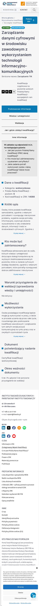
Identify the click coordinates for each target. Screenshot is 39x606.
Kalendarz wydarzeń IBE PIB (12, 494)
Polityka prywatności (9, 522)
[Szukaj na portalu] (34, 9)
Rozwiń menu (8, 10)
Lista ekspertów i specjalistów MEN (15, 475)
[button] (37, 568)
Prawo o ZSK (6, 457)
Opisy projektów (8, 501)
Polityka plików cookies (14, 603)
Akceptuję (20, 587)
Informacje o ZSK (8, 444)
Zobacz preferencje (21, 598)
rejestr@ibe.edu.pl (14, 414)
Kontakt (24, 10)
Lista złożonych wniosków (11, 481)
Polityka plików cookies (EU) (12, 531)
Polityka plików (10, 525)
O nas (4, 512)
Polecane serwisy (8, 497)
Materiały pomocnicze (10, 461)
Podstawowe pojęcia (9, 454)
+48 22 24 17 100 (10, 412)
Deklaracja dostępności (10, 528)
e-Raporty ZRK (7, 491)
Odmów (20, 592)
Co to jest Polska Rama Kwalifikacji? (15, 451)
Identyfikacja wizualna (10, 518)
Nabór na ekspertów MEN (11, 478)
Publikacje (6, 464)
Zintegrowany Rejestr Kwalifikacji (14, 447)
